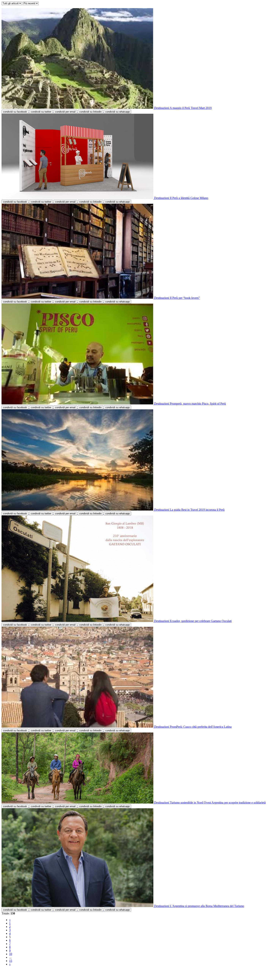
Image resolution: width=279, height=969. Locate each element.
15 (10, 960)
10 (10, 954)
